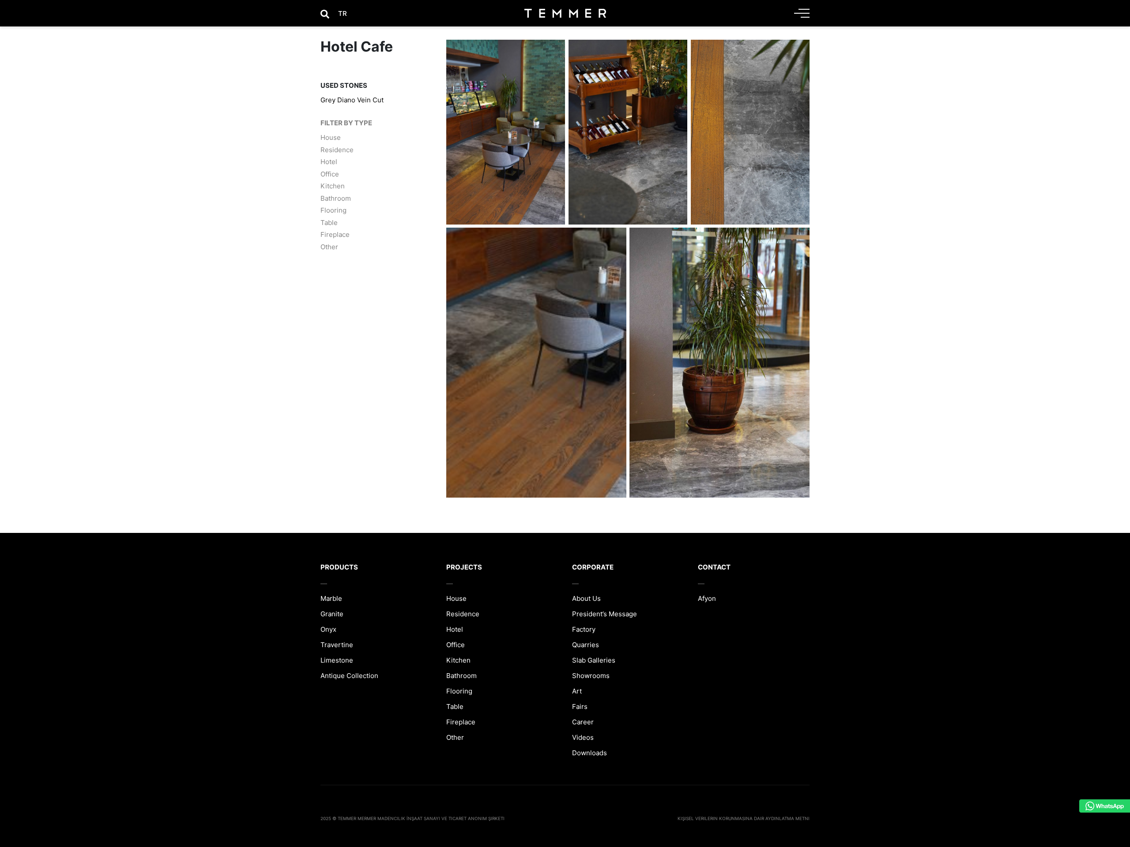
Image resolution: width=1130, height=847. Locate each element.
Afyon (707, 598)
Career (583, 722)
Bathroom (335, 198)
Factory (583, 629)
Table (329, 222)
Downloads (589, 753)
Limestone (336, 660)
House (330, 137)
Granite (331, 614)
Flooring (333, 210)
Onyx (328, 629)
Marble (331, 598)
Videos (583, 737)
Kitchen (332, 186)
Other (329, 246)
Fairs (580, 706)
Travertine (336, 645)
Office (329, 173)
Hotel (328, 161)
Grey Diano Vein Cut (352, 100)
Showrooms (591, 675)
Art (577, 691)
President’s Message (604, 614)
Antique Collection (349, 675)
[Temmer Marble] (565, 13)
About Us (586, 598)
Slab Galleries (593, 660)
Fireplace (335, 234)
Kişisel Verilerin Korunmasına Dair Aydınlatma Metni (744, 818)
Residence (337, 149)
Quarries (585, 645)
